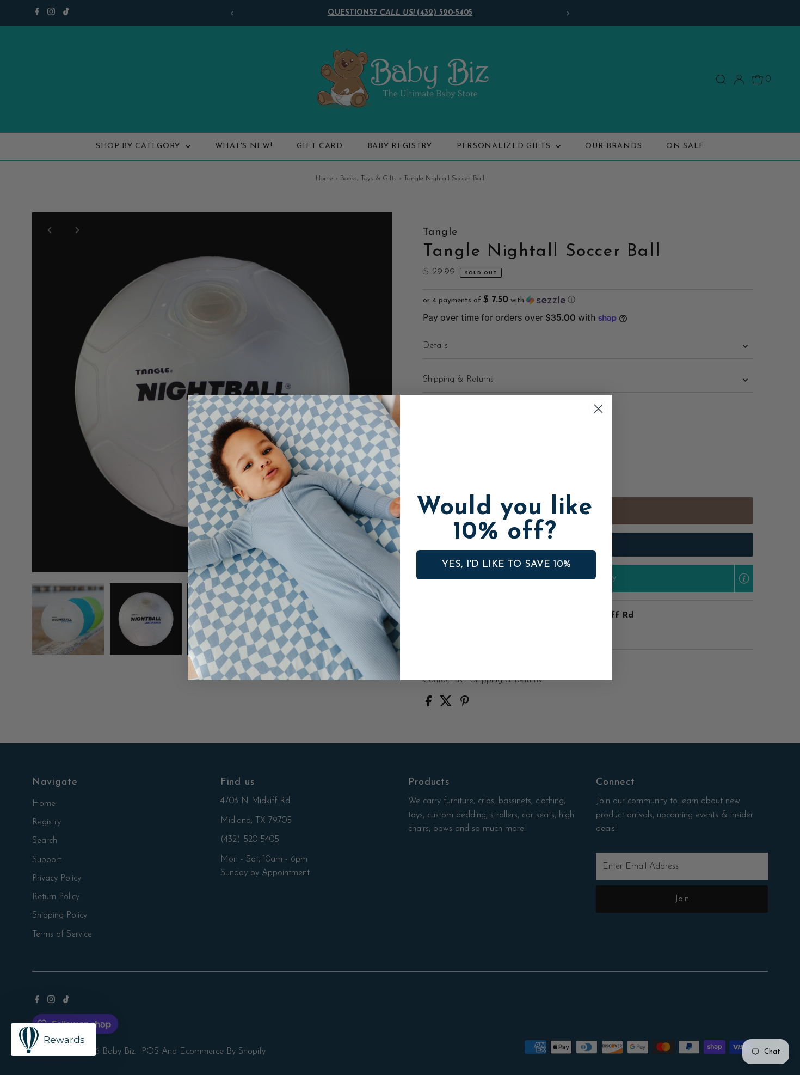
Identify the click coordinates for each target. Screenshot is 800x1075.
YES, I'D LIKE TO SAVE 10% (506, 565)
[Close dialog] (598, 408)
